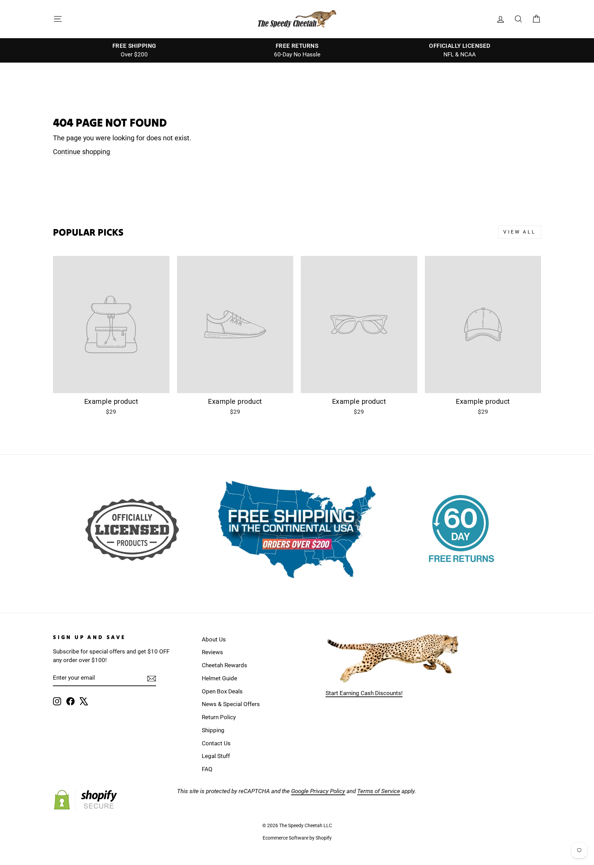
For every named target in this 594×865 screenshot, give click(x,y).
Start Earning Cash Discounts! (364, 693)
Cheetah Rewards (224, 665)
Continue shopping (81, 152)
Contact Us (216, 743)
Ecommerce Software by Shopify (297, 838)
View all (519, 232)
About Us (214, 639)
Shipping (213, 730)
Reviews (212, 652)
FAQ (207, 769)
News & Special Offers (231, 704)
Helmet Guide (219, 678)
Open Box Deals (222, 691)
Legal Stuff (216, 756)
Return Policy (219, 717)
